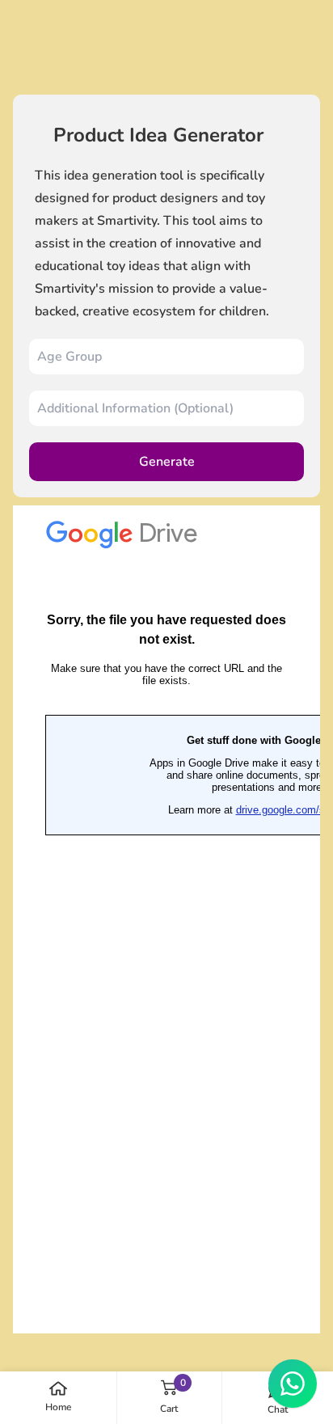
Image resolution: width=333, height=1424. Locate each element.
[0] (169, 1388)
